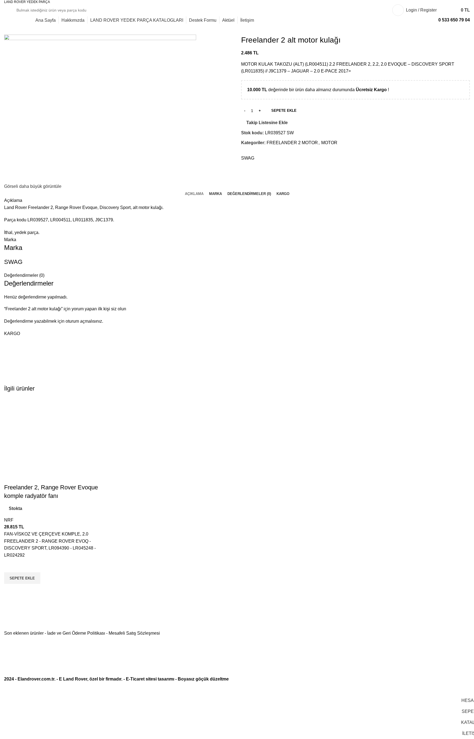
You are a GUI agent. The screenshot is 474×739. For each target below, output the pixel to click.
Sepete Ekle (284, 110)
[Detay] (100, 108)
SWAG (247, 158)
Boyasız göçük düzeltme (203, 679)
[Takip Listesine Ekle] (11, 565)
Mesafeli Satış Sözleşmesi (134, 633)
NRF (8, 520)
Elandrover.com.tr (36, 679)
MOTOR (329, 142)
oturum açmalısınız (84, 321)
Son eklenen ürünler (24, 633)
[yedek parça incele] (59, 440)
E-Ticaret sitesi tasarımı (150, 679)
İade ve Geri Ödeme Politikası (76, 633)
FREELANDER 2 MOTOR (292, 142)
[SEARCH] (373, 10)
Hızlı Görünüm (11, 591)
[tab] (194, 193)
